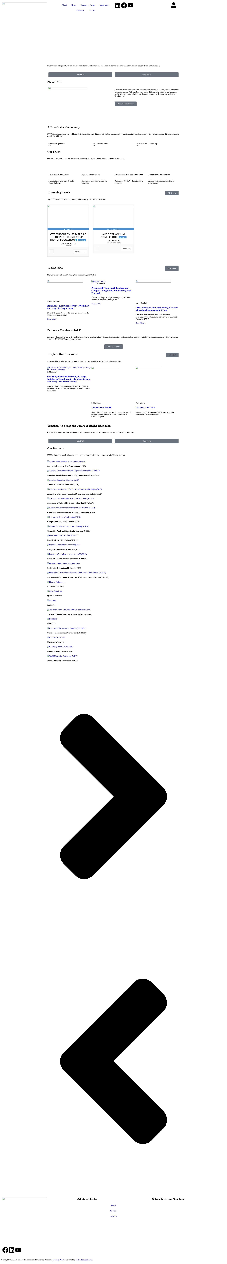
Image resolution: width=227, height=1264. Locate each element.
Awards (113, 1205)
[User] (174, 5)
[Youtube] (130, 5)
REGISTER (126, 249)
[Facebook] (124, 5)
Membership (104, 5)
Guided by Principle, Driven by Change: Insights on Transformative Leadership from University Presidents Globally (68, 379)
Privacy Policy (58, 1260)
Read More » (52, 319)
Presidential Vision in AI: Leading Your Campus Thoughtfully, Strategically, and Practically (111, 290)
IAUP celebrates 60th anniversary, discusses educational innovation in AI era (157, 308)
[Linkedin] (118, 5)
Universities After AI (101, 407)
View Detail (80, 251)
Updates (113, 1216)
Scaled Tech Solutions (84, 1260)
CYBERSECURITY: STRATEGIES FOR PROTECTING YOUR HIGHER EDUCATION (68, 237)
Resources (80, 10)
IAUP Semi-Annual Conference (112, 236)
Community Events (88, 5)
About (64, 5)
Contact (92, 10)
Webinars (68, 245)
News (73, 5)
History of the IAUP (145, 407)
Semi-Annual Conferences (114, 242)
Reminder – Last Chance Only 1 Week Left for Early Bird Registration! (68, 307)
